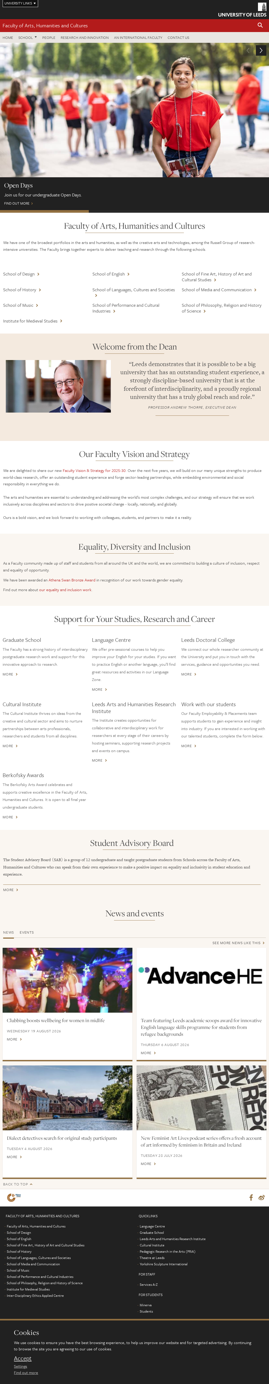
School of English (108, 273)
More (8, 674)
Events (27, 932)
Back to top (15, 1184)
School (25, 37)
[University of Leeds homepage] (242, 10)
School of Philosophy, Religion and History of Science (222, 308)
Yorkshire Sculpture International (164, 1264)
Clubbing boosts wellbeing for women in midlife (56, 1020)
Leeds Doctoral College (208, 640)
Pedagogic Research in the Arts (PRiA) (168, 1251)
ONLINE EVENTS (223, 211)
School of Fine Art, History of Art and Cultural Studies (217, 276)
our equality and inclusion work (65, 589)
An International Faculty (138, 37)
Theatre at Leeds (151, 1257)
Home (8, 37)
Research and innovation (85, 37)
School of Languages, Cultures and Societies (133, 289)
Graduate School (22, 640)
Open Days (44, 211)
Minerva (146, 1305)
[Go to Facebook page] (251, 1198)
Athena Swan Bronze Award (72, 580)
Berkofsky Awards (23, 775)
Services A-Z (149, 1284)
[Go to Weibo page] (261, 1198)
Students (146, 1311)
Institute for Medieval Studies (30, 321)
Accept (23, 1358)
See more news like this (236, 942)
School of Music (18, 305)
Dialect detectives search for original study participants (62, 1138)
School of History (19, 289)
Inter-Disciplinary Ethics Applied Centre (35, 1295)
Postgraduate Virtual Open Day (133, 211)
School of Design (19, 273)
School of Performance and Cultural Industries (125, 308)
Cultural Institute (22, 704)
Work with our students (208, 704)
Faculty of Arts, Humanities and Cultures (45, 25)
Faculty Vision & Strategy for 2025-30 (94, 470)
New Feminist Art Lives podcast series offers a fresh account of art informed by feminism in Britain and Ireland (201, 1141)
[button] (260, 25)
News (8, 932)
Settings (20, 1366)
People (48, 37)
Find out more (26, 1372)
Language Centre (111, 640)
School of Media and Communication (217, 289)
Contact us (178, 37)
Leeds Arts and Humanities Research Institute (134, 707)
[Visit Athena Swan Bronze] (15, 1197)
